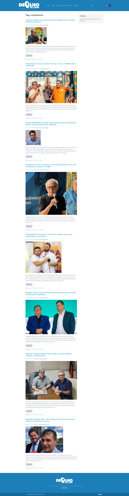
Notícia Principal (35, 160)
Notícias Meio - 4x (36, 118)
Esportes (76, 5)
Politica (64, 5)
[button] (92, 6)
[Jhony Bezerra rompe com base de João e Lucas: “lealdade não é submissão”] (51, 87)
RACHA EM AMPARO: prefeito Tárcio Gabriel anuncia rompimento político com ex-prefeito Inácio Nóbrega (51, 124)
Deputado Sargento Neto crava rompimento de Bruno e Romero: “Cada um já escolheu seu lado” (50, 420)
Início (48, 5)
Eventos (70, 5)
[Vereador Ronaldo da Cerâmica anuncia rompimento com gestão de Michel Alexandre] (36, 35)
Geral (53, 5)
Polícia (58, 5)
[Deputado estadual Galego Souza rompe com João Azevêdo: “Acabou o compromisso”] (51, 380)
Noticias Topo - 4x (36, 59)
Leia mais (30, 55)
